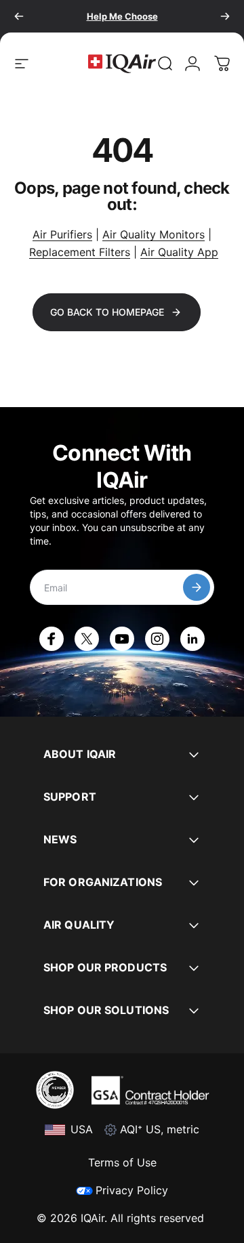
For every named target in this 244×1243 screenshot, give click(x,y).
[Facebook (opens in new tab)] (51, 639)
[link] (165, 64)
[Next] (225, 16)
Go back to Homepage (107, 312)
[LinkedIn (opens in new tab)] (192, 639)
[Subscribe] (196, 587)
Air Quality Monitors (153, 234)
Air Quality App (179, 252)
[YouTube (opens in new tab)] (122, 639)
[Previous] (19, 16)
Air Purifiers (62, 234)
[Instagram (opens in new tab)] (157, 639)
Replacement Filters (79, 252)
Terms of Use (122, 1162)
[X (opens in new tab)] (87, 639)
